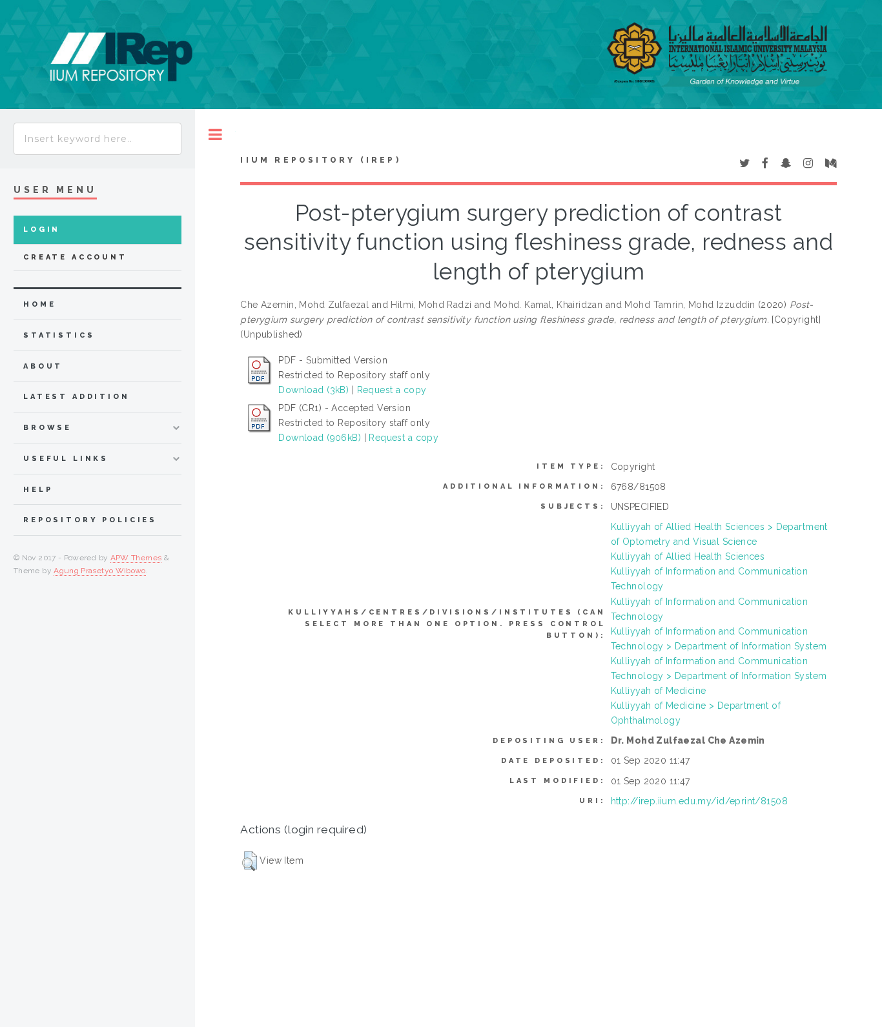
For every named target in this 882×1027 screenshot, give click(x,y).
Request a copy (392, 390)
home (39, 304)
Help (37, 489)
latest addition (76, 396)
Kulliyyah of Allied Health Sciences (688, 556)
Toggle (215, 134)
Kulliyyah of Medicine (658, 691)
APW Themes (136, 557)
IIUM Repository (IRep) (320, 160)
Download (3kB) (313, 390)
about (43, 366)
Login (41, 229)
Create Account (75, 257)
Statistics (59, 335)
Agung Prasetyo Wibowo (100, 570)
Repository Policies (90, 520)
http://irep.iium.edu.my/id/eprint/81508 (699, 801)
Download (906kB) (319, 437)
